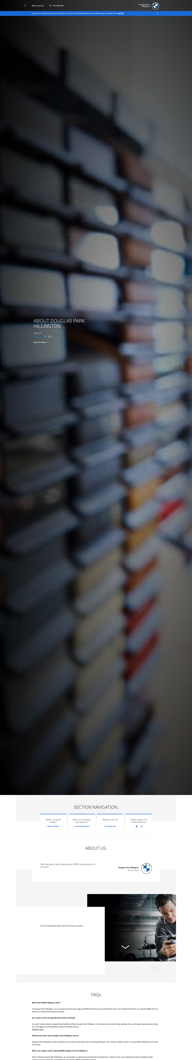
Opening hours (38, 1029)
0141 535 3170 (58, 6)
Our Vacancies (110, 826)
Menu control (25, 5)
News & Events (53, 826)
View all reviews (40, 342)
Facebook (136, 826)
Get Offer (121, 13)
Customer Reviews (81, 826)
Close (157, 13)
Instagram (142, 826)
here (41, 1026)
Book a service (38, 6)
